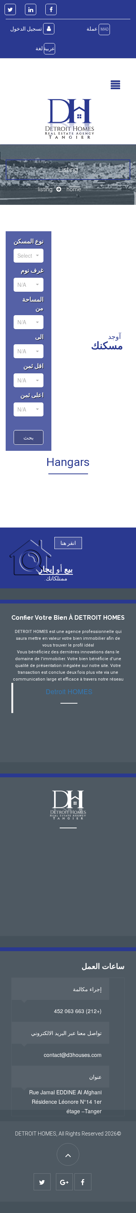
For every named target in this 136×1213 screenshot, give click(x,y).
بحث (28, 437)
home (73, 189)
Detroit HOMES (69, 691)
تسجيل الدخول (26, 29)
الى (39, 336)
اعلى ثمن (31, 395)
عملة (97, 29)
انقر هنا (68, 543)
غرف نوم (32, 270)
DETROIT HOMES (35, 1134)
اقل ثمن (33, 366)
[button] (115, 85)
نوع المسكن (28, 241)
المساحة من (32, 304)
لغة (45, 48)
